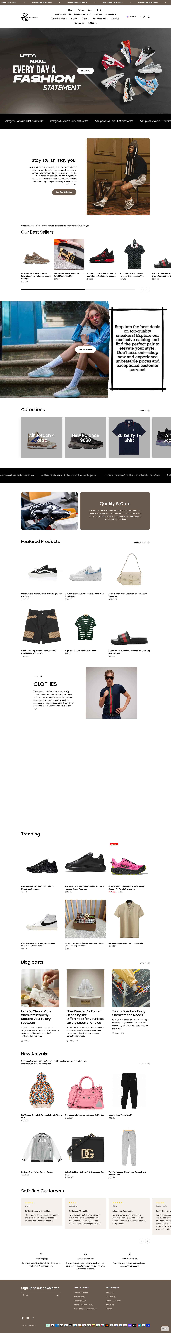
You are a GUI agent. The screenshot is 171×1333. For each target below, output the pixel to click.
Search (109, 1309)
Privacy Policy (79, 1297)
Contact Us (79, 23)
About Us (115, 19)
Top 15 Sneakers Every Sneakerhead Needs (128, 1013)
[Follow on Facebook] (22, 1318)
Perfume (98, 14)
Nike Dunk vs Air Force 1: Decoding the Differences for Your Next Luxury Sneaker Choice (85, 1017)
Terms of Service (81, 1293)
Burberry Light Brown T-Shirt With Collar (126, 943)
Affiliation (92, 23)
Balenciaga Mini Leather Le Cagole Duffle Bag (84, 1115)
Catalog (80, 10)
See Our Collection (64, 192)
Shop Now (85, 71)
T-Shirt (74, 19)
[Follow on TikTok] (32, 1318)
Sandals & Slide (58, 19)
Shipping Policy (80, 1301)
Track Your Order (100, 19)
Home (70, 10)
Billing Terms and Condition (85, 1309)
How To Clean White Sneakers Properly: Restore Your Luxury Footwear (36, 1017)
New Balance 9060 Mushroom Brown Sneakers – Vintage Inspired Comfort (36, 276)
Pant (85, 19)
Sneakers (110, 14)
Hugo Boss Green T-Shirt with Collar (80, 651)
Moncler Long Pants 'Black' (120, 1115)
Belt (99, 10)
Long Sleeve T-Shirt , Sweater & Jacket (71, 14)
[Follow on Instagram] (27, 1318)
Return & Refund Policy (83, 1305)
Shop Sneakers (85, 349)
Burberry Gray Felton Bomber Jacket (37, 1172)
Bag (89, 10)
